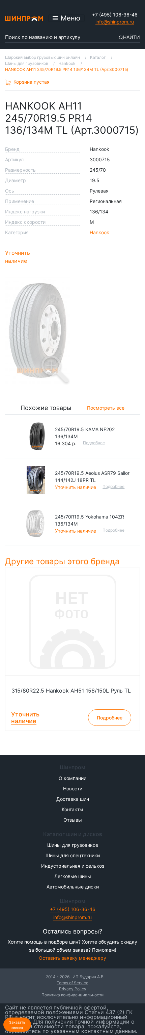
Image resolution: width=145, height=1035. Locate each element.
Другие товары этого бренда (63, 561)
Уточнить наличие (17, 256)
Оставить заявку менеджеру (72, 958)
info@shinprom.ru (114, 22)
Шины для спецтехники (73, 855)
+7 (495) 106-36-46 (115, 14)
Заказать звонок (17, 1025)
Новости (72, 788)
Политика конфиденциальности (72, 994)
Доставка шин (72, 799)
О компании (72, 778)
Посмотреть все (105, 408)
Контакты (72, 809)
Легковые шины (72, 876)
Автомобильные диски (73, 886)
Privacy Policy (72, 988)
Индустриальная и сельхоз (72, 866)
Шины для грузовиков (72, 845)
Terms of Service (72, 982)
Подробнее (94, 442)
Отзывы (72, 820)
